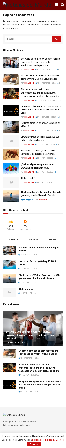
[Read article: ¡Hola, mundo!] (11, 182)
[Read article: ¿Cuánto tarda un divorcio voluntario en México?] (11, 127)
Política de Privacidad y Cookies (48, 440)
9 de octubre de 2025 (46, 144)
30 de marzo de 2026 (45, 70)
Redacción (29, 70)
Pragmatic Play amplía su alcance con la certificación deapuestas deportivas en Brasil (41, 109)
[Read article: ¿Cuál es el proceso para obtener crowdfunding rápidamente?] (11, 168)
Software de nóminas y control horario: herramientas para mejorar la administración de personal (40, 62)
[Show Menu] (56, 5)
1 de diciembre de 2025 (46, 100)
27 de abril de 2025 (45, 172)
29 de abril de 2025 (45, 158)
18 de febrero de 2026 (46, 83)
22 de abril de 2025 (45, 182)
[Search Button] (62, 5)
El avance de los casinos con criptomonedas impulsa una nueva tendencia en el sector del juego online (40, 93)
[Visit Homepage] (27, 5)
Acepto (34, 444)
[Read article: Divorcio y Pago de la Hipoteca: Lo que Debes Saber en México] (11, 141)
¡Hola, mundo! (28, 178)
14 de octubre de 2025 (46, 130)
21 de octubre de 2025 (46, 117)
